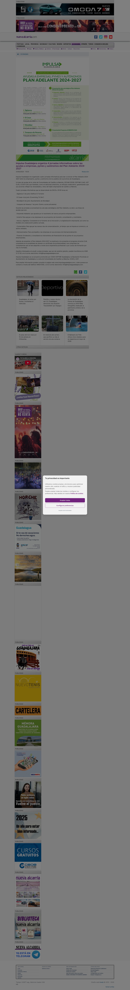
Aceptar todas (65, 500)
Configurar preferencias (65, 505)
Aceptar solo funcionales (65, 510)
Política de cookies (76, 493)
